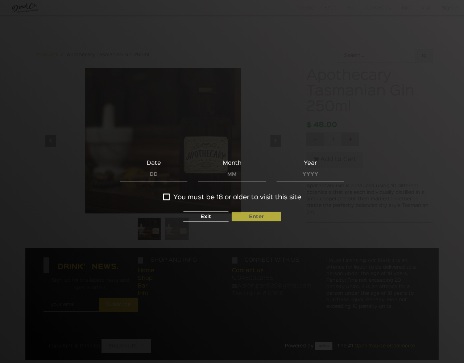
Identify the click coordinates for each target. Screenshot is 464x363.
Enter (256, 217)
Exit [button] (205, 217)
